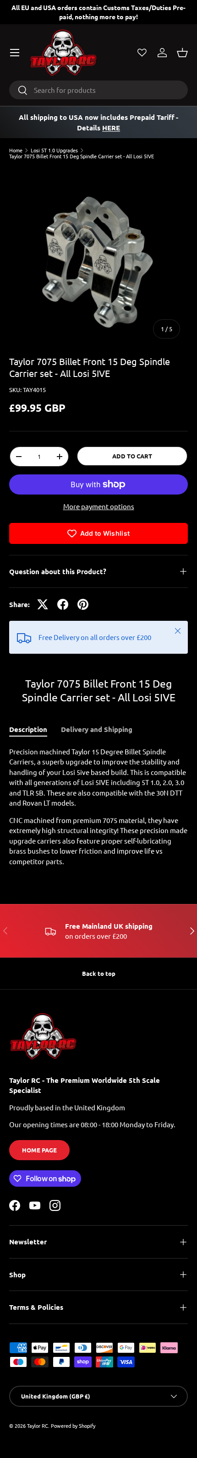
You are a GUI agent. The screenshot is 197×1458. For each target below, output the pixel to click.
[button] (182, 53)
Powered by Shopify (73, 1425)
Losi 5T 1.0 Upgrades (54, 150)
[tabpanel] (98, 807)
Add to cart (132, 456)
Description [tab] (28, 729)
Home (15, 150)
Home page (39, 1150)
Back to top (98, 973)
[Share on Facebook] (63, 604)
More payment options (98, 506)
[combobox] (98, 90)
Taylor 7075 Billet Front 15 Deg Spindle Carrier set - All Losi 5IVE (81, 156)
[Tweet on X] (43, 604)
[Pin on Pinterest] (83, 604)
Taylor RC (37, 1425)
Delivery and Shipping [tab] (96, 729)
